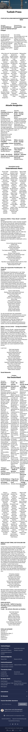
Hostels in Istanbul (18, 650)
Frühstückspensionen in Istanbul (6, 653)
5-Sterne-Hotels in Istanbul (7, 664)
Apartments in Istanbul (6, 650)
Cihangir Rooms (17, 681)
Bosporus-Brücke (18, 659)
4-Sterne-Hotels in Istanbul (20, 664)
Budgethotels (4, 674)
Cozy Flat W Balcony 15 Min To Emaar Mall (7, 683)
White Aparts (4, 686)
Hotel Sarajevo (4, 681)
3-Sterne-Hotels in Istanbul (7, 666)
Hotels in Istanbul (5, 648)
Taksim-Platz (4, 659)
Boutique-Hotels (4, 675)
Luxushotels (3, 672)
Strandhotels (17, 672)
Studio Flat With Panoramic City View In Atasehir (20, 683)
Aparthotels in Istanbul (19, 648)
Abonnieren (23, 704)
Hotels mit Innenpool (19, 674)
